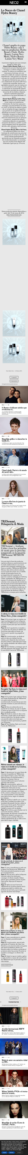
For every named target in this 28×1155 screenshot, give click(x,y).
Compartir (14, 377)
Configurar (19, 1152)
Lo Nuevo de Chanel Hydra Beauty (13, 11)
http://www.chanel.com (14, 215)
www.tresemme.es (7, 965)
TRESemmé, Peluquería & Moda (12, 523)
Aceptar (4, 1152)
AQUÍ (20, 1149)
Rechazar (11, 1152)
